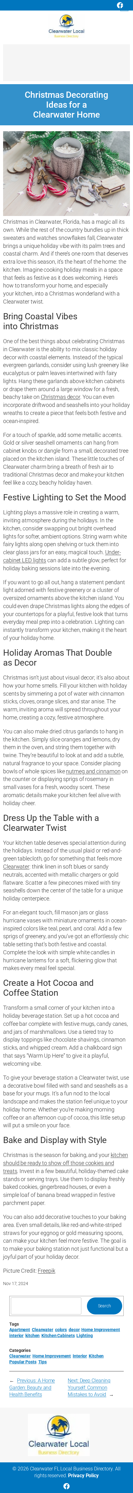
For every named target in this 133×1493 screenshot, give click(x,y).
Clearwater (16, 866)
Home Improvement (100, 1329)
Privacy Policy (83, 1475)
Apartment (19, 1329)
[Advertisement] (66, 65)
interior (16, 1335)
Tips (42, 1361)
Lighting (84, 1335)
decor (74, 1329)
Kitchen (96, 1355)
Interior (80, 1355)
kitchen (32, 1335)
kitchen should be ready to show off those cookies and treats (65, 1163)
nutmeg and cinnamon (93, 771)
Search (104, 1305)
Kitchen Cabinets (58, 1335)
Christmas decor (60, 397)
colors (61, 1329)
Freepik (46, 1270)
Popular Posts (22, 1361)
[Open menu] (124, 7)
